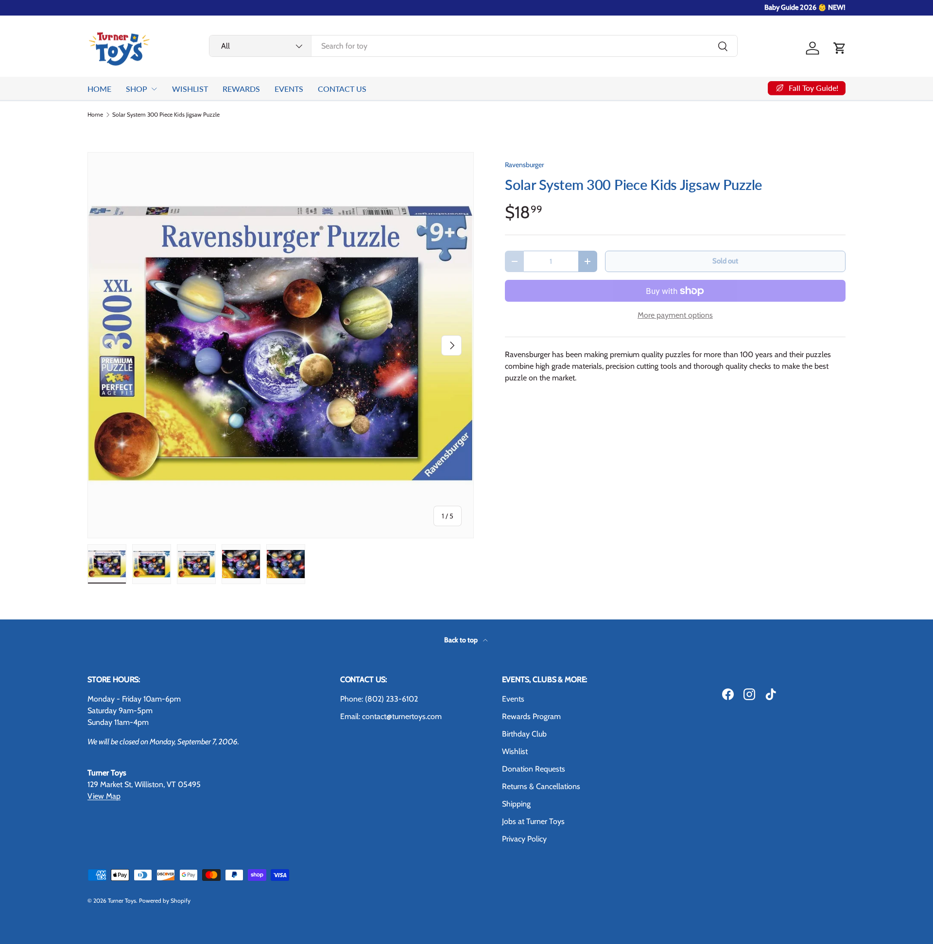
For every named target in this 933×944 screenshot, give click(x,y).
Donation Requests (533, 768)
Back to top (461, 639)
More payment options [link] (675, 315)
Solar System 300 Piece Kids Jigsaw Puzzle (166, 115)
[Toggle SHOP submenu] (154, 89)
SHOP (136, 88)
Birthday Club (524, 733)
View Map (104, 796)
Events (513, 699)
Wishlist (515, 751)
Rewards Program (531, 716)
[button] (839, 48)
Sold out (725, 261)
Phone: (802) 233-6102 (379, 699)
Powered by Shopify (164, 900)
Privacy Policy (524, 838)
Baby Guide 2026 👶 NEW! (805, 7)
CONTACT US (342, 88)
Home (95, 115)
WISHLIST (190, 88)
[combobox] (473, 45)
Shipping (516, 803)
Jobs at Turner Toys (533, 821)
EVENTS (289, 88)
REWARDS (241, 88)
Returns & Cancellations (541, 786)
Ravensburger (524, 164)
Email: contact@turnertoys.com (391, 716)
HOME (99, 88)
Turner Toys (122, 900)
